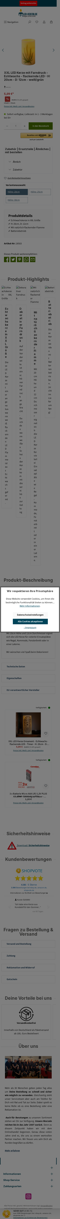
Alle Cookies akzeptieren (30, 621)
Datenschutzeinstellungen (30, 615)
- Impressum (30, 627)
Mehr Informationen (30, 606)
